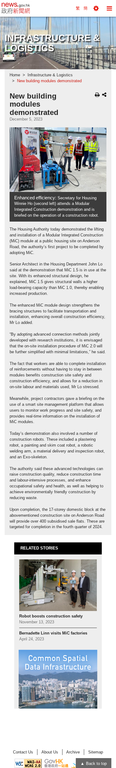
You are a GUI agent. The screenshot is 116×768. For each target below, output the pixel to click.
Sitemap (95, 752)
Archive (73, 752)
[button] (96, 8)
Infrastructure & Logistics (50, 75)
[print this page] (97, 94)
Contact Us (23, 752)
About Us (49, 752)
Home (15, 75)
